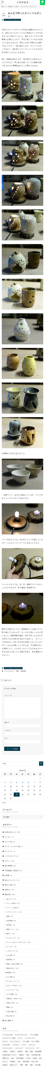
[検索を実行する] (41, 763)
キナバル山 (10, 842)
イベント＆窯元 (12, 903)
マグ (38, 1048)
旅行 (12, 1058)
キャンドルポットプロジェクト (12, 19)
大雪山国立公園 (36, 1055)
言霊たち (9, 890)
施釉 (9, 1007)
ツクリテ (23, 1045)
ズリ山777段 (6, 1045)
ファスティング (29, 1048)
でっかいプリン (12, 938)
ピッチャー (11, 946)
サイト (6, 738)
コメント (8, 695)
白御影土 (12, 1061)
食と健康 (9, 1020)
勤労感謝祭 (38, 1051)
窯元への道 (35, 1061)
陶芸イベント (12, 929)
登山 (40, 1058)
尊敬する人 (6, 1058)
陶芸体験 (23, 671)
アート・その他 (12, 908)
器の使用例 (10, 866)
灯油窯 (35, 1058)
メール (7, 730)
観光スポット (14, 1065)
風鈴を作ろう (12, 968)
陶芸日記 (10, 894)
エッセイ (9, 837)
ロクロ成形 (11, 994)
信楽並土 (12, 1051)
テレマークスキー (8, 1048)
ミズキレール (12, 951)
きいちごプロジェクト (21, 1035)
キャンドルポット (9, 671)
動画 (31, 1051)
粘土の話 (10, 1016)
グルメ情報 (26, 1041)
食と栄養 (37, 1065)
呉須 (27, 1055)
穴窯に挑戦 (11, 1011)
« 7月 (3, 803)
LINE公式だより (12, 832)
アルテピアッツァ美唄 (9, 1038)
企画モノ (10, 933)
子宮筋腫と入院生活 (13, 870)
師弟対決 (10, 959)
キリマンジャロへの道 (14, 846)
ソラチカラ (23, 2)
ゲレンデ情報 (35, 1041)
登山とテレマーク (12, 880)
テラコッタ (32, 1045)
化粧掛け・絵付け (13, 998)
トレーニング (12, 990)
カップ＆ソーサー (30, 1038)
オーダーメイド (12, 981)
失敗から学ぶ (12, 1003)
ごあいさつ (10, 899)
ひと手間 (10, 977)
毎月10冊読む (20, 1058)
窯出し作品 (10, 885)
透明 (21, 1065)
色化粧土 (5, 1065)
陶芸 (17, 671)
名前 (6, 722)
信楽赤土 (20, 1051)
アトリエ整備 (34, 1035)
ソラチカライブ (11, 856)
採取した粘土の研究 (14, 964)
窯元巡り (10, 925)
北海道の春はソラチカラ (9, 1055)
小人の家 (10, 955)
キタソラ (5, 1041)
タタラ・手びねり (13, 985)
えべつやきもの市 (8, 1035)
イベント (20, 1038)
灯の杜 (28, 1058)
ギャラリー (10, 851)
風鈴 (31, 1065)
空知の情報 (26, 1061)
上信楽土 (5, 1051)
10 (11, 786)
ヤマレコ (9, 861)
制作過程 (10, 972)
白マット (5, 1061)
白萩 (19, 1061)
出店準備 (11, 920)
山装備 (8, 875)
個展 (9, 916)
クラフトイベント (13, 912)
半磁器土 (21, 1055)
